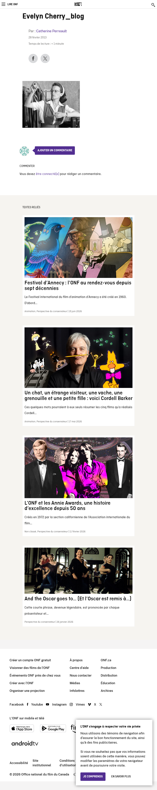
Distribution (109, 675)
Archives (107, 691)
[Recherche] (153, 5)
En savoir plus (121, 776)
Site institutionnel (42, 763)
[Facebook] (33, 58)
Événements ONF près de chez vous (35, 675)
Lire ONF (12, 4)
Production (108, 668)
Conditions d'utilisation (68, 763)
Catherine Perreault (51, 31)
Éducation (108, 683)
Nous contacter (81, 675)
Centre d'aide (79, 668)
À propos (76, 660)
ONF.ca (106, 660)
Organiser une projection (27, 691)
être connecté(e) (47, 174)
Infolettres (77, 691)
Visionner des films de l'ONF (30, 668)
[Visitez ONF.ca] (84, 4)
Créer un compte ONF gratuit (30, 660)
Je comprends (93, 776)
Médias (75, 683)
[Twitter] (45, 58)
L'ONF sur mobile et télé (27, 718)
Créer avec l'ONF (22, 683)
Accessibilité (19, 763)
